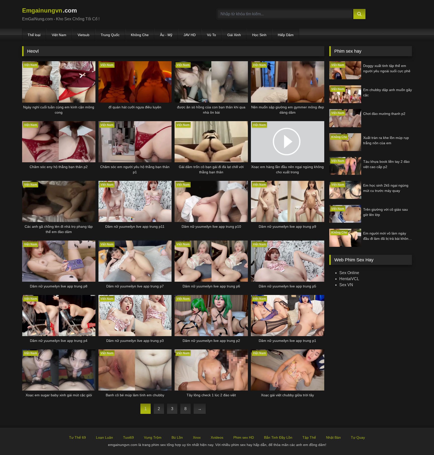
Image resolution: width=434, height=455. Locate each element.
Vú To (211, 35)
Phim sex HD (243, 437)
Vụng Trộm (152, 437)
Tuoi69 (128, 437)
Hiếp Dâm (286, 35)
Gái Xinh (234, 35)
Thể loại (34, 35)
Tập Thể (309, 437)
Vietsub (83, 35)
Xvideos (217, 437)
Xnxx (197, 437)
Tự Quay (358, 437)
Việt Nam (59, 35)
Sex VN (346, 285)
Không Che (140, 35)
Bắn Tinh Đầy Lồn (278, 437)
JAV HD (190, 35)
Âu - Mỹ (166, 35)
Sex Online (349, 273)
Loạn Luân (104, 437)
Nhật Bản (333, 437)
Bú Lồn (177, 437)
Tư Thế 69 (77, 437)
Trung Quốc (110, 35)
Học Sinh (259, 35)
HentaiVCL (349, 279)
